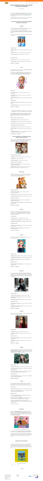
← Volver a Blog (21, 468)
